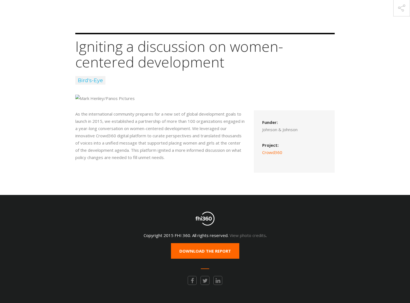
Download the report (205, 251)
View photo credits (248, 235)
